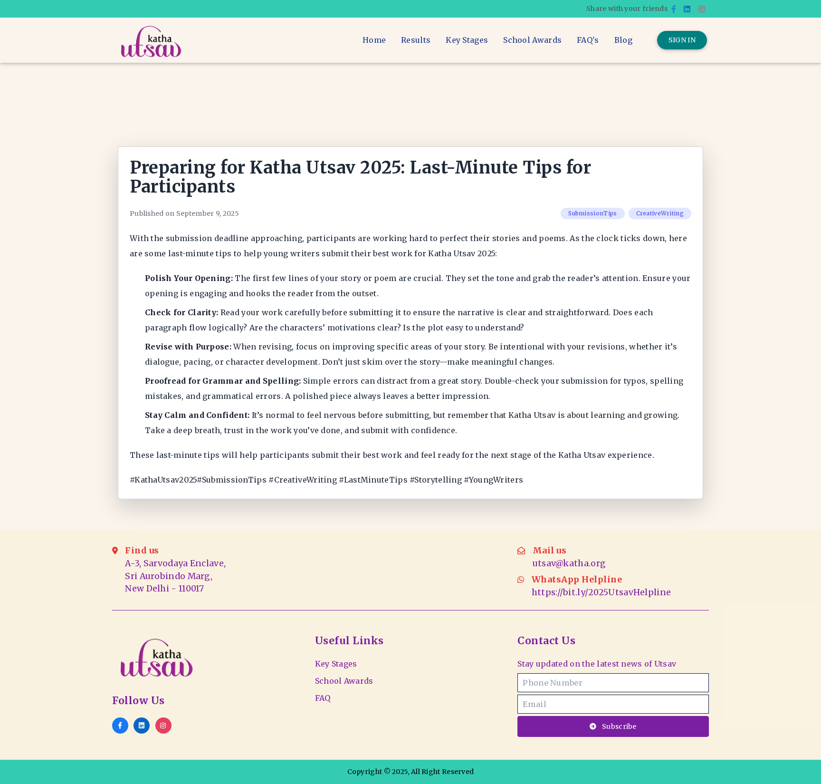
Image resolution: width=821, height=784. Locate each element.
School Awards (532, 40)
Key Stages (467, 40)
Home (374, 40)
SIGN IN (682, 40)
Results (415, 40)
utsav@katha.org (569, 563)
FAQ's (588, 40)
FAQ (323, 698)
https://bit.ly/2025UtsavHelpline (601, 592)
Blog (623, 40)
